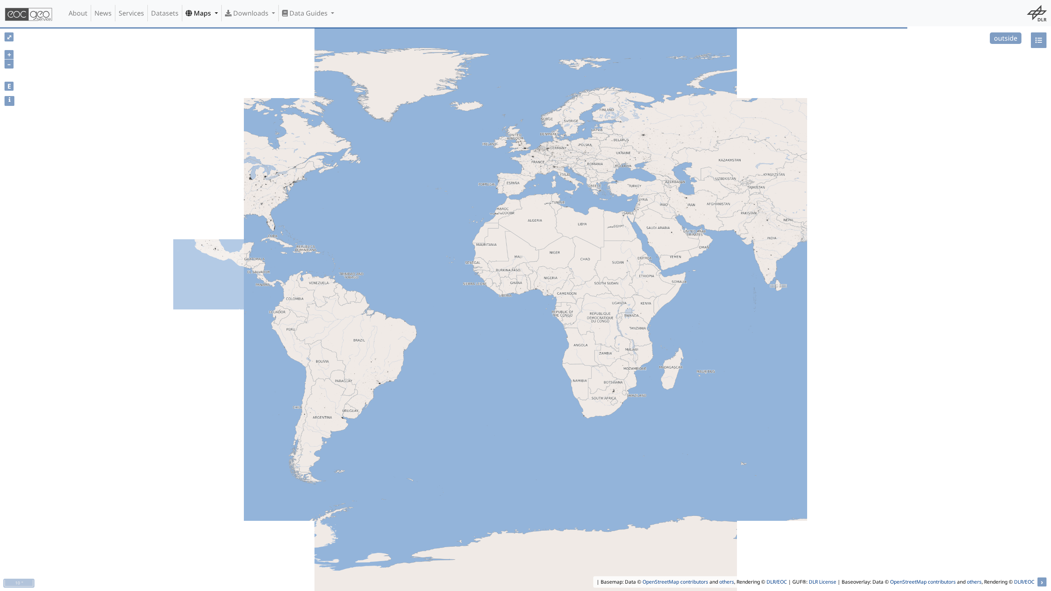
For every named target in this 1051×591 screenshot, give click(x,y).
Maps (202, 13)
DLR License (822, 581)
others (726, 581)
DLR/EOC (776, 581)
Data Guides (308, 13)
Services (131, 13)
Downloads (251, 13)
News (103, 13)
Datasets (165, 13)
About (78, 13)
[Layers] (1038, 40)
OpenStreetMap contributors (675, 581)
